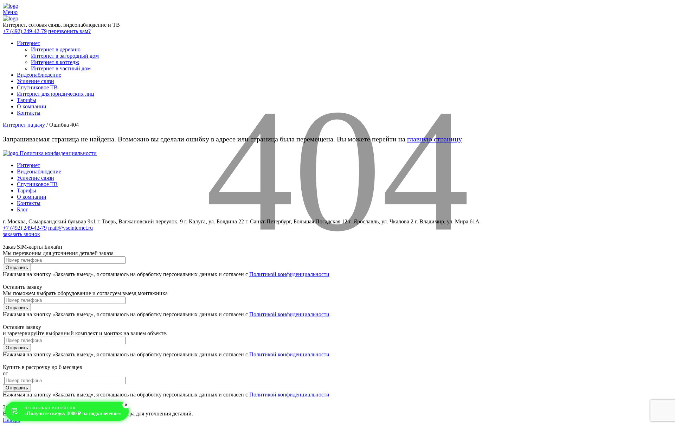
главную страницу (434, 139)
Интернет (28, 43)
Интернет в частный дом (61, 68)
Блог (22, 209)
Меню (10, 12)
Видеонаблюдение (39, 75)
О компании (31, 106)
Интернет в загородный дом (65, 56)
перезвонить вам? (69, 31)
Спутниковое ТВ (37, 87)
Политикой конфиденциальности (289, 274)
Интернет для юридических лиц (55, 94)
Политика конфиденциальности (58, 153)
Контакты (28, 113)
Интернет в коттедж (55, 62)
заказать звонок (21, 234)
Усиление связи (35, 81)
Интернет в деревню (56, 49)
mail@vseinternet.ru (70, 228)
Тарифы (26, 100)
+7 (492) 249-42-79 (25, 31)
